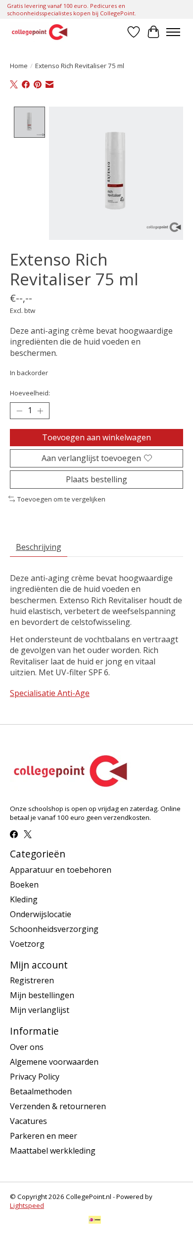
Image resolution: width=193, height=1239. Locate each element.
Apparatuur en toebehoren (60, 869)
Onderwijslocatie (40, 914)
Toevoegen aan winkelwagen (96, 437)
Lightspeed (27, 1205)
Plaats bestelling (96, 479)
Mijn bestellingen (42, 995)
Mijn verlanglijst (39, 1010)
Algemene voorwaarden (54, 1061)
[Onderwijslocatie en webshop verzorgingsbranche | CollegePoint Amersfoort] (39, 32)
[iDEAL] (95, 1221)
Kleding (24, 899)
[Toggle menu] (173, 32)
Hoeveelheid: (30, 392)
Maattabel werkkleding (53, 1150)
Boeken (24, 884)
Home (19, 65)
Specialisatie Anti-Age (50, 693)
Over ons (27, 1047)
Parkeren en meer (43, 1135)
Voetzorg (27, 943)
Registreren (32, 980)
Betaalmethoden (41, 1091)
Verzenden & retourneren (58, 1106)
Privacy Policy (34, 1076)
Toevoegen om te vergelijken (61, 499)
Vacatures (28, 1121)
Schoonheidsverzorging (54, 929)
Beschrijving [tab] (38, 547)
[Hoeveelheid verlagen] (19, 410)
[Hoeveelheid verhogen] (40, 410)
